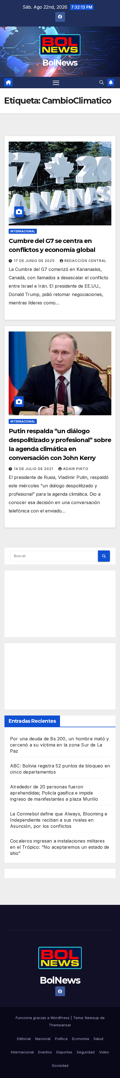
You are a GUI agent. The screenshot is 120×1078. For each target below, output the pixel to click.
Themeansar (60, 1025)
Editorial (24, 1038)
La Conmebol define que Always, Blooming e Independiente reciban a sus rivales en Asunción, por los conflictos (58, 820)
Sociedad (60, 1065)
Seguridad (86, 1052)
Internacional (22, 231)
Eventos (45, 1052)
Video (104, 1052)
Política (61, 1038)
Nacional (43, 1038)
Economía (80, 1038)
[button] (101, 82)
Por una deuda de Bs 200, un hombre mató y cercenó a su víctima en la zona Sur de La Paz (59, 745)
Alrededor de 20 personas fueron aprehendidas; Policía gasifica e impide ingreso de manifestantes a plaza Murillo (54, 793)
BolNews (59, 63)
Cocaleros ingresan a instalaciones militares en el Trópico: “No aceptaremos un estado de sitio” (59, 847)
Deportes (64, 1052)
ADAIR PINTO (75, 469)
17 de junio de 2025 (35, 261)
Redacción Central (85, 261)
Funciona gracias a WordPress (43, 1017)
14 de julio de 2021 (34, 469)
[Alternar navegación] (56, 83)
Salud (98, 1038)
